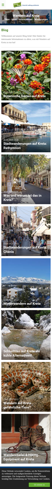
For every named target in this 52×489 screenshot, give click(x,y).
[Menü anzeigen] (3, 4)
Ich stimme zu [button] (39, 485)
